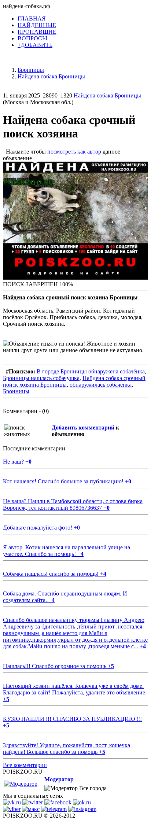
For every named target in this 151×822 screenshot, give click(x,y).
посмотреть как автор (74, 151)
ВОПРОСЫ (32, 38)
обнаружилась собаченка (101, 384)
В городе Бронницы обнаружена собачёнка (91, 371)
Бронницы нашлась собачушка (41, 378)
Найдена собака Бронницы (107, 95)
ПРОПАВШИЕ (37, 32)
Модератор (59, 779)
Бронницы (16, 391)
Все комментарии (25, 765)
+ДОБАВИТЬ (35, 45)
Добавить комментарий (83, 427)
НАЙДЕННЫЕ (37, 25)
